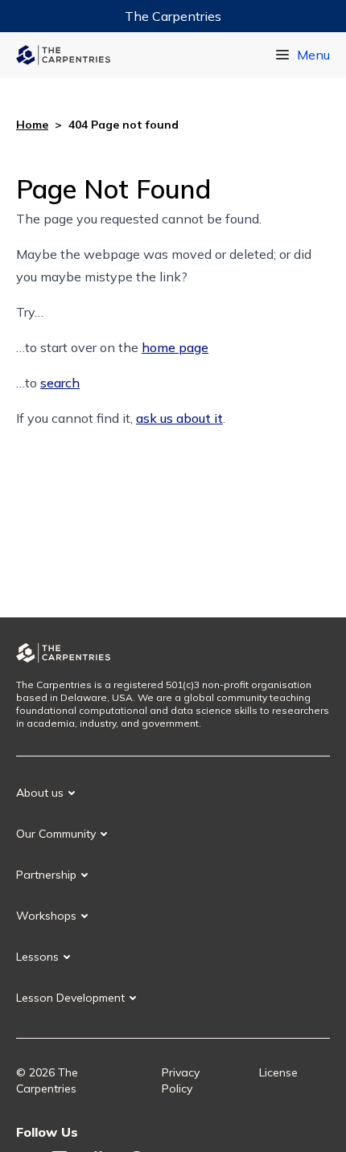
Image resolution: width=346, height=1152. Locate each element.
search (60, 383)
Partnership (46, 874)
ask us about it (179, 418)
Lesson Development (70, 997)
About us (40, 792)
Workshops (46, 915)
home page (175, 347)
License (278, 1072)
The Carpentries (173, 16)
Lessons (37, 956)
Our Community (56, 833)
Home (32, 124)
